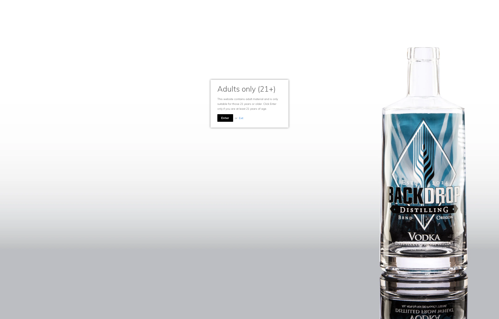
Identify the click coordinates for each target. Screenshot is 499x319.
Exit (241, 118)
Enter (225, 118)
